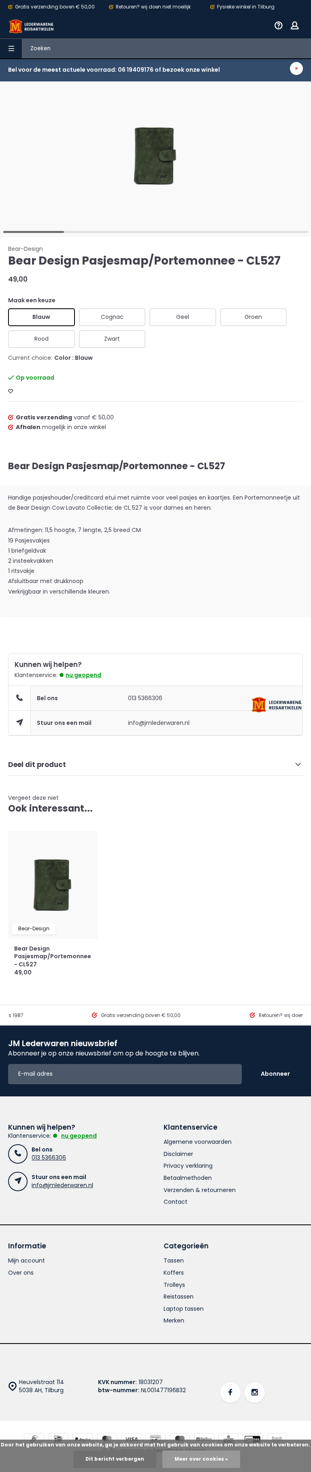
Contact (175, 1202)
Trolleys (174, 1285)
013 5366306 (145, 698)
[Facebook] (230, 1392)
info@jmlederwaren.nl (159, 723)
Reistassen (179, 1297)
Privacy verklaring (188, 1166)
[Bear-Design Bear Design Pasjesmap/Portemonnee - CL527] (53, 885)
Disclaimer (178, 1154)
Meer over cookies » (201, 1459)
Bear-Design (25, 249)
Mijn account (26, 1261)
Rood (41, 339)
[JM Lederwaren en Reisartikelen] (31, 26)
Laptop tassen (184, 1309)
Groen (253, 317)
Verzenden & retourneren (200, 1190)
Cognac (112, 317)
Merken (174, 1321)
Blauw (41, 317)
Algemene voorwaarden (198, 1142)
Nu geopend (83, 675)
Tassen (174, 1261)
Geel (182, 317)
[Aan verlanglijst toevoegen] (10, 391)
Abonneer (275, 1074)
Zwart (112, 339)
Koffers (174, 1273)
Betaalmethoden (188, 1178)
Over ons (21, 1273)
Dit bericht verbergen (114, 1459)
